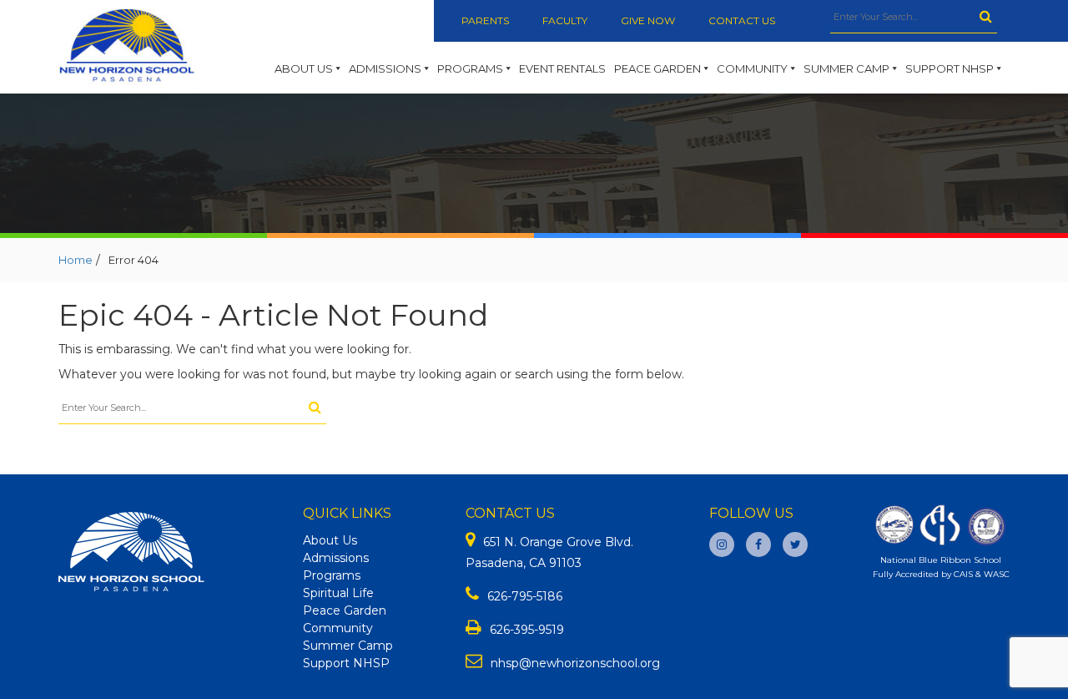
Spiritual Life (338, 592)
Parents (485, 20)
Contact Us (741, 20)
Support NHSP (949, 68)
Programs (470, 68)
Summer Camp (846, 68)
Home (75, 259)
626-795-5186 (524, 596)
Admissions (385, 68)
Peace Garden (657, 68)
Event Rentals (562, 68)
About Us (304, 68)
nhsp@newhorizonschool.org (575, 663)
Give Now (648, 20)
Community (752, 68)
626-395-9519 (527, 629)
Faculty (564, 20)
